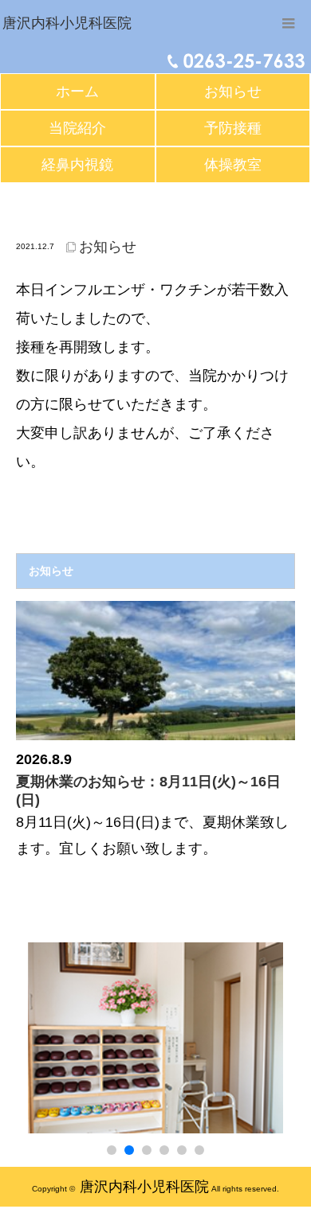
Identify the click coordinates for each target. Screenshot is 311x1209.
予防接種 (233, 128)
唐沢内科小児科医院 (144, 1187)
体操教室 (233, 165)
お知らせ (233, 91)
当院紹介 (77, 128)
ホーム (77, 91)
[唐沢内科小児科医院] (67, 24)
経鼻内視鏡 (77, 165)
